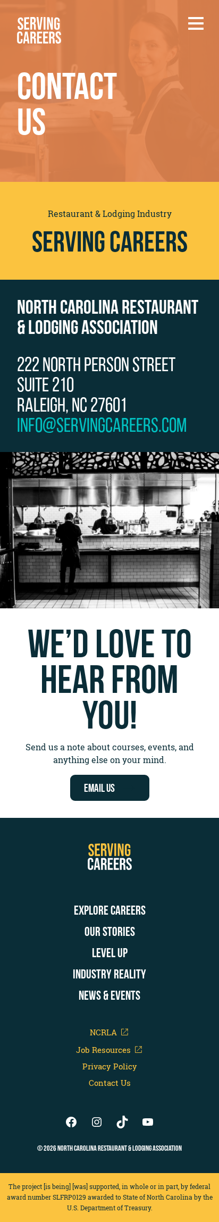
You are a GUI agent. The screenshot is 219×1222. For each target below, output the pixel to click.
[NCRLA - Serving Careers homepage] (39, 30)
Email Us (99, 788)
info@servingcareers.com (102, 425)
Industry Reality (109, 974)
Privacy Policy (109, 1066)
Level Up (110, 953)
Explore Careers (110, 910)
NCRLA (103, 1031)
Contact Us (110, 1083)
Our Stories (110, 931)
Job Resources (103, 1049)
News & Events (109, 995)
